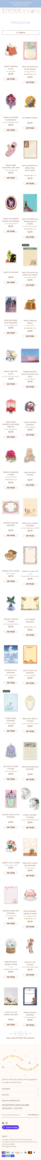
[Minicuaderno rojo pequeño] (11, 304)
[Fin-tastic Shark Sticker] (11, 750)
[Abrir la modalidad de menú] (38, 11)
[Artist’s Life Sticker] (30, 946)
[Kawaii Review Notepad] (30, 996)
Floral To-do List (30, 571)
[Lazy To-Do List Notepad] (30, 654)
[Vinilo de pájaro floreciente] (11, 101)
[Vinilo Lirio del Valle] (11, 355)
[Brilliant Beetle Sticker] (30, 702)
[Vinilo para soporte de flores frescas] (11, 406)
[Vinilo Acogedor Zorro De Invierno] (11, 203)
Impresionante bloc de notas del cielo (30, 374)
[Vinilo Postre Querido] (30, 406)
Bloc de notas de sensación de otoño (30, 221)
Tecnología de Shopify (9, 1146)
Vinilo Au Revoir (10, 272)
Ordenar (21, 32)
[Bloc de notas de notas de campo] (30, 256)
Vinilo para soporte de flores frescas (10, 424)
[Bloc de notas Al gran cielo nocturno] (30, 149)
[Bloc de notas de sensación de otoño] (30, 203)
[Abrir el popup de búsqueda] (24, 11)
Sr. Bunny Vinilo (30, 118)
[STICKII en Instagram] (6, 1122)
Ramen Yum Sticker (10, 571)
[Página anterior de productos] (10, 1034)
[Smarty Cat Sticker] (11, 847)
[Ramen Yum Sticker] (11, 555)
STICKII (16, 1139)
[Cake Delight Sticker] (30, 456)
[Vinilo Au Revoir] (11, 256)
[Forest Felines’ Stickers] (30, 798)
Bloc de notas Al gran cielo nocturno (30, 168)
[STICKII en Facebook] (3, 1122)
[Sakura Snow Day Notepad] (11, 895)
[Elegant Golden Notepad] (11, 507)
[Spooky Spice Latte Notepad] (11, 798)
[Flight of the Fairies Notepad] (11, 996)
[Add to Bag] (11, 79)
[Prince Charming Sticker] (11, 456)
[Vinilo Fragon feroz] (30, 304)
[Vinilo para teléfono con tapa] (11, 149)
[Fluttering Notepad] (30, 603)
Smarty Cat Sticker (11, 863)
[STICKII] (11, 11)
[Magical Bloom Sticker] (11, 603)
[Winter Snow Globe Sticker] (11, 946)
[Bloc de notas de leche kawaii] (30, 50)
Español (4, 1136)
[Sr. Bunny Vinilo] (30, 101)
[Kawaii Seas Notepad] (11, 702)
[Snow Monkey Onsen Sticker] (30, 895)
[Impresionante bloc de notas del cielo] (30, 355)
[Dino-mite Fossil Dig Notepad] (30, 847)
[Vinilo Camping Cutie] (11, 50)
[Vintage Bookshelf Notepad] (30, 750)
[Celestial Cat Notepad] (11, 654)
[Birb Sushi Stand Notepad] (30, 507)
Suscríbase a (33, 1115)
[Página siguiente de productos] (30, 1034)
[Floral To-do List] (30, 555)
